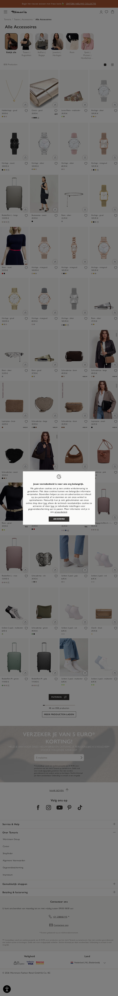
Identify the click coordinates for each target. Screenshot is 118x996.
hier (45, 503)
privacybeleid (61, 512)
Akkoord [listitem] (59, 519)
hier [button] (53, 506)
